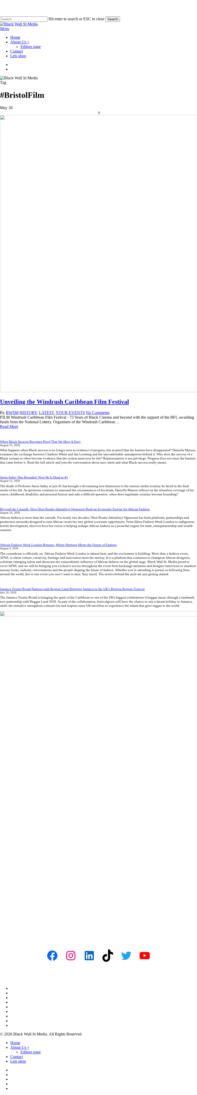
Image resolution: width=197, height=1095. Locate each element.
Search (112, 19)
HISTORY (28, 412)
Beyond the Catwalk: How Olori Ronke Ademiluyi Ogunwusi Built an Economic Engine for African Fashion (75, 509)
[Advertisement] (98, 900)
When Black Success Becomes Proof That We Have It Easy (40, 442)
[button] (4, 28)
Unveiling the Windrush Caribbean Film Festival (64, 401)
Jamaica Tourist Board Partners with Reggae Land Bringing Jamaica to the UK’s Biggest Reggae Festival (72, 589)
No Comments (98, 412)
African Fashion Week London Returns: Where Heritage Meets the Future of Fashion (58, 545)
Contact (16, 1056)
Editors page (31, 1052)
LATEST (46, 412)
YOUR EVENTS (70, 412)
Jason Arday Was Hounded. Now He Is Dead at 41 (34, 477)
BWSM (12, 412)
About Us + (19, 1047)
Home (15, 1043)
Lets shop (18, 1061)
